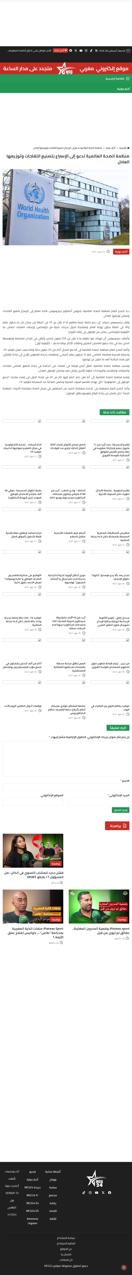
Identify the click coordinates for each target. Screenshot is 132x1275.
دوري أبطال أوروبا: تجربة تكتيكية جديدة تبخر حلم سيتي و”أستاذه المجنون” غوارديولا (66, 579)
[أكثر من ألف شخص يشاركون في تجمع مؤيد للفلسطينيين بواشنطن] (22, 649)
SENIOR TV (12, 1193)
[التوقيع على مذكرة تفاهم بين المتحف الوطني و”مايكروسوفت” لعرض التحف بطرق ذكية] (22, 561)
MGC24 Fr (32, 1195)
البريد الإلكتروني (118, 795)
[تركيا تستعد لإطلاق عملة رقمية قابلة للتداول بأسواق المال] (22, 518)
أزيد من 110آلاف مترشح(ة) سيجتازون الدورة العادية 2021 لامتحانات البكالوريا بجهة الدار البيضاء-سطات (68, 623)
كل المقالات (66, 1260)
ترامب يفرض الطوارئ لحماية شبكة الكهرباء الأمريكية (25, 50)
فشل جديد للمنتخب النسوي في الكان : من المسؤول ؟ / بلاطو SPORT (33, 875)
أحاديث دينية (12, 1185)
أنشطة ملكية (53, 1171)
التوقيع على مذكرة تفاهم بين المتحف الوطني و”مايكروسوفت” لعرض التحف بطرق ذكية (22, 579)
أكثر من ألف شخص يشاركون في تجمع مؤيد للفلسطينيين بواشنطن (22, 665)
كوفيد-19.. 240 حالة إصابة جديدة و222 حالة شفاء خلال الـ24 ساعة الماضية (22, 621)
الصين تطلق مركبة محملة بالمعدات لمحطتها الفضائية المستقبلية (69, 667)
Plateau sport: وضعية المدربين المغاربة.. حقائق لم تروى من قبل (101, 931)
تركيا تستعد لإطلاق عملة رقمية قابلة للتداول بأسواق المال (23, 535)
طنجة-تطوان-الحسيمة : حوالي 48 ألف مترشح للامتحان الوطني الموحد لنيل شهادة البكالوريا (23, 494)
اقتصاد (53, 1210)
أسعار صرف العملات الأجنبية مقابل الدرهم (69, 535)
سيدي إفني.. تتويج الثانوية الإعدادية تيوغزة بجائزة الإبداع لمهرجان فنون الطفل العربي (113, 621)
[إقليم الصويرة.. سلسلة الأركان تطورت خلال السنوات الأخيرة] (110, 476)
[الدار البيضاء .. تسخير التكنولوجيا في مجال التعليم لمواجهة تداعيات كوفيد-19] (22, 430)
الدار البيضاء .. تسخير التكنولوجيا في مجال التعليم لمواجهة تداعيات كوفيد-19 (22, 448)
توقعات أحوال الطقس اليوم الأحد (22, 706)
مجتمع (53, 1195)
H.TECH (12, 1214)
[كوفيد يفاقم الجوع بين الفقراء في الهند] (110, 691)
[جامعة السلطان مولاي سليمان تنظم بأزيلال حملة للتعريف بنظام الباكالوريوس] (66, 691)
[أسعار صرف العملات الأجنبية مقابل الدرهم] (66, 518)
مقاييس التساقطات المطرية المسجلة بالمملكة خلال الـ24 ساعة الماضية (110, 536)
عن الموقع (66, 1249)
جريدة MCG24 (33, 1187)
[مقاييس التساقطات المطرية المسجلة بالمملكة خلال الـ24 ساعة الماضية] (110, 518)
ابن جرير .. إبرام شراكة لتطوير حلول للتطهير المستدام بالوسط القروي (110, 665)
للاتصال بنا (66, 1254)
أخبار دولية (110, 148)
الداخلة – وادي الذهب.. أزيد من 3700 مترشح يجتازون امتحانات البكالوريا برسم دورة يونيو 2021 (67, 494)
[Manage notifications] (124, 1267)
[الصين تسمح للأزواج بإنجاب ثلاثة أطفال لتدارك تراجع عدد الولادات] (66, 430)
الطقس (12, 1207)
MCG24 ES (32, 1210)
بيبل (12, 1200)
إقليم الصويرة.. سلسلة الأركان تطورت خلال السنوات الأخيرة (112, 492)
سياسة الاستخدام (66, 1238)
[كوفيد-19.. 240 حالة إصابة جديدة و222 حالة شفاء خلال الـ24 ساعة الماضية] (22, 603)
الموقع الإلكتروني (52, 795)
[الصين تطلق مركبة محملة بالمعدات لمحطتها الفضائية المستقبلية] (66, 649)
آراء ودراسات (12, 1171)
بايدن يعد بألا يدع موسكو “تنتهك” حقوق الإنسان (110, 577)
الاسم (124, 780)
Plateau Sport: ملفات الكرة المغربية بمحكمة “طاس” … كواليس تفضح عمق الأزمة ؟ (35, 933)
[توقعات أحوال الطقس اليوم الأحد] (22, 691)
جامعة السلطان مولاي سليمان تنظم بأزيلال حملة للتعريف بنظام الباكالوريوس (66, 709)
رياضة (53, 1203)
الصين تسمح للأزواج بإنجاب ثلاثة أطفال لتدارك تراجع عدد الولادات (67, 446)
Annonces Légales (32, 1221)
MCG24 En (32, 1203)
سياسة (53, 1187)
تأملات (12, 1178)
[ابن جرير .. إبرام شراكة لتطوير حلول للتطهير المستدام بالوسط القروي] (110, 649)
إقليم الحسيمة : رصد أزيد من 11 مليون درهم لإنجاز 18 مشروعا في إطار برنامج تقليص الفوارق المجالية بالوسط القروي (111, 450)
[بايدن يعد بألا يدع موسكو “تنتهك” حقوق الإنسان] (110, 561)
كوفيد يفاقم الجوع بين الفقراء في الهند (110, 708)
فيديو (32, 1171)
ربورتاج (53, 1179)
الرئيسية (122, 148)
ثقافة (53, 1218)
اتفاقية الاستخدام (66, 1243)
